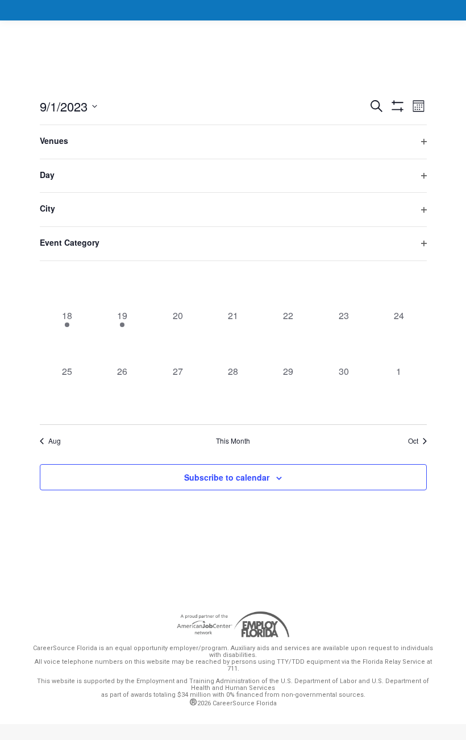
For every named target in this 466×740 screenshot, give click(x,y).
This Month (233, 440)
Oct (413, 440)
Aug (54, 440)
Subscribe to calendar (226, 477)
